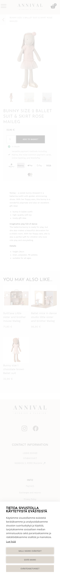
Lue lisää (11, 541)
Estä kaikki (30, 560)
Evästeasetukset (30, 568)
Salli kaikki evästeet (30, 551)
